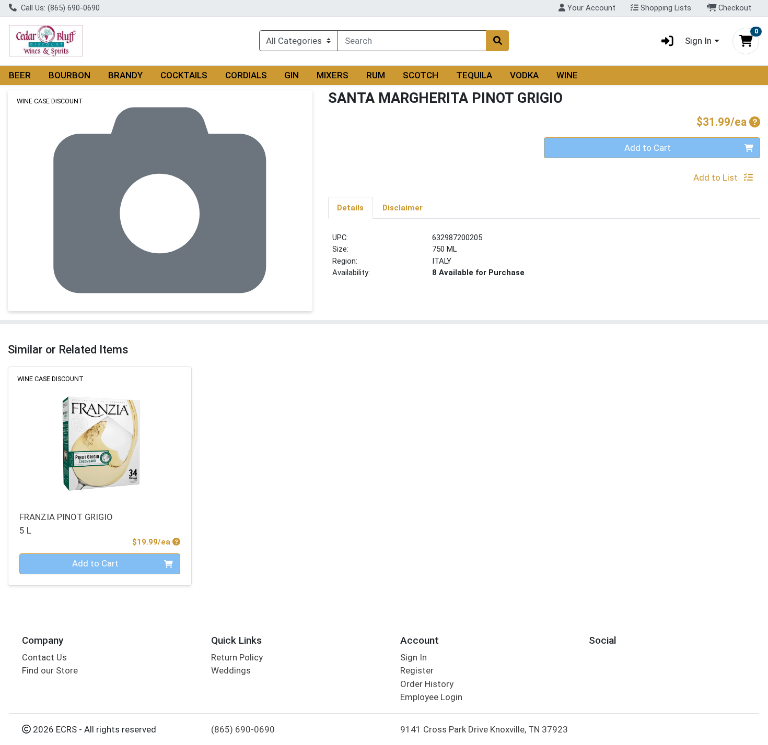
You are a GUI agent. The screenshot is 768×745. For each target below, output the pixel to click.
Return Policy (237, 657)
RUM (375, 75)
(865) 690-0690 (243, 729)
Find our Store (50, 670)
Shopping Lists (664, 8)
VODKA (524, 75)
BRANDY (125, 75)
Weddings (231, 670)
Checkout (733, 8)
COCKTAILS (183, 75)
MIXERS (332, 75)
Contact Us (44, 657)
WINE (567, 75)
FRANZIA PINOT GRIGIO (66, 523)
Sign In (413, 657)
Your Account (590, 8)
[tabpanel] (544, 259)
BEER (20, 75)
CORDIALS (246, 75)
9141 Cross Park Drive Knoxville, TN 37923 (484, 729)
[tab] (351, 207)
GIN (291, 75)
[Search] (497, 40)
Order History (426, 684)
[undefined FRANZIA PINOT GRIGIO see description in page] (100, 432)
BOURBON (69, 75)
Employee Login (431, 697)
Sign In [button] (698, 41)
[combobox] (412, 40)
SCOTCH (420, 75)
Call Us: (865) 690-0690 (59, 8)
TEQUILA (474, 75)
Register (417, 670)
